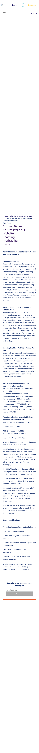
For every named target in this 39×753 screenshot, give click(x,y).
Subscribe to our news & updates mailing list (19, 584)
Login (14, 5)
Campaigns (32, 5)
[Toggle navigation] (4, 13)
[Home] (4, 5)
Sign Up (22, 5)
